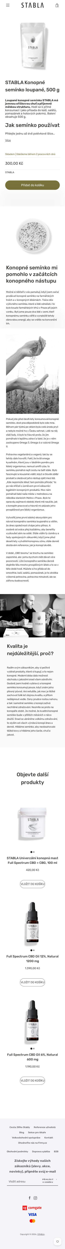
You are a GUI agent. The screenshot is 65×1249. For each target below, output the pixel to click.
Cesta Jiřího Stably (20, 1127)
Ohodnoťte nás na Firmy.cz (32, 1143)
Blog (21, 1132)
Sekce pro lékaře (37, 1132)
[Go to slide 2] (33, 852)
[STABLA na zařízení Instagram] (35, 1197)
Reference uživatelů (45, 1127)
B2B (56, 1151)
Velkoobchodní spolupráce (26, 1137)
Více (8, 140)
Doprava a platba (41, 1151)
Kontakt (48, 1137)
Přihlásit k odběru (47, 1180)
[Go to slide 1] (31, 852)
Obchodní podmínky (17, 1151)
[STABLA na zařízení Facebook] (29, 1197)
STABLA (41, 1234)
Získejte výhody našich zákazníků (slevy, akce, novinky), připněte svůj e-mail (32, 1166)
